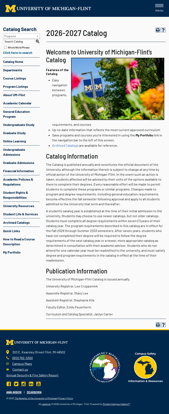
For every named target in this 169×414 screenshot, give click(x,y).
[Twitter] (16, 383)
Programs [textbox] (10, 36)
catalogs (46, 403)
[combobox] (21, 35)
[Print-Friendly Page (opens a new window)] (158, 30)
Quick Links (11, 231)
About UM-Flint (14, 95)
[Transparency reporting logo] (104, 367)
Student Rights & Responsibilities (15, 194)
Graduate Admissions (18, 163)
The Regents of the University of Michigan (35, 398)
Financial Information (18, 171)
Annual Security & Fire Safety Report (32, 375)
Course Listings (14, 78)
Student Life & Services (20, 214)
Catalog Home (13, 61)
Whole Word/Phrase (18, 47)
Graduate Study (14, 133)
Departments (12, 70)
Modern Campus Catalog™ (116, 403)
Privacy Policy (65, 398)
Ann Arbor (14, 392)
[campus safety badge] (145, 367)
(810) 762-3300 (22, 358)
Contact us (20, 369)
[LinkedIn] (31, 383)
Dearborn (34, 392)
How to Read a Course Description (19, 241)
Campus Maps (22, 364)
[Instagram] (23, 383)
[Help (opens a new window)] (163, 30)
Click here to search (17, 52)
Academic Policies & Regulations (18, 181)
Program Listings (15, 86)
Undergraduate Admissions (14, 152)
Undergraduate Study (18, 125)
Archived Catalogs (16, 222)
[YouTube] (38, 383)
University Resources (18, 206)
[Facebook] (9, 383)
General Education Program (16, 114)
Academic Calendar (17, 103)
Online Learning (14, 141)
